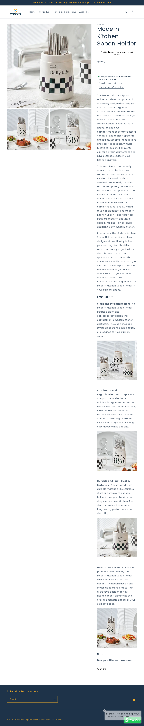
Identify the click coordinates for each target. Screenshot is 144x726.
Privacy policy (58, 719)
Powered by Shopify (41, 719)
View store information (111, 87)
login (111, 52)
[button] (126, 12)
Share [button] (103, 668)
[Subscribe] (54, 699)
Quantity (101, 61)
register (121, 52)
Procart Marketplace (23, 719)
